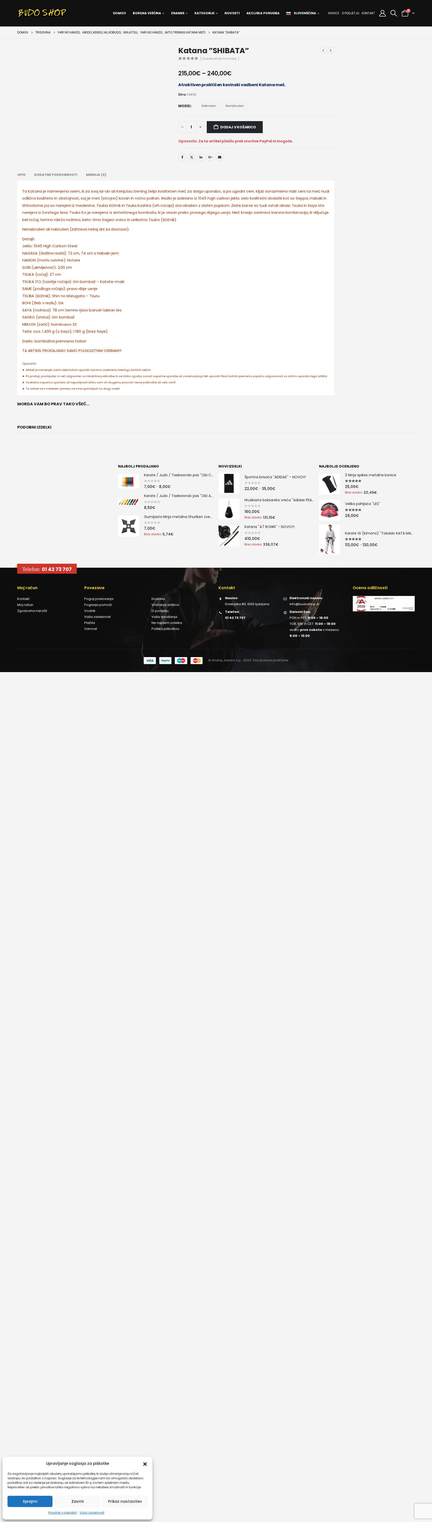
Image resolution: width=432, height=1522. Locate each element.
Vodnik (90, 610)
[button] (145, 1463)
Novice (333, 13)
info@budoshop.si (304, 604)
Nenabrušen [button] (235, 106)
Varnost (90, 628)
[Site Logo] (42, 13)
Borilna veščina (147, 13)
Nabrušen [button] (209, 106)
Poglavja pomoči (98, 604)
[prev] (323, 50)
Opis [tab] (21, 174)
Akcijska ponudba (263, 13)
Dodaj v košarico (238, 127)
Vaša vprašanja (164, 616)
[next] (330, 50)
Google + (210, 157)
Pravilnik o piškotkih (62, 1513)
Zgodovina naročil (32, 610)
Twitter (192, 157)
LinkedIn (201, 157)
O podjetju (350, 13)
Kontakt (368, 13)
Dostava (158, 598)
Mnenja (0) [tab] (96, 174)
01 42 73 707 (57, 569)
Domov (119, 13)
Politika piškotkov (165, 628)
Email (220, 157)
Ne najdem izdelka (167, 622)
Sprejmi (30, 1501)
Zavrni (78, 1501)
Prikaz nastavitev (125, 1501)
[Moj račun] (382, 13)
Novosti (232, 13)
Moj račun (25, 604)
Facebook (182, 157)
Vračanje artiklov (165, 604)
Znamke (177, 13)
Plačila (89, 622)
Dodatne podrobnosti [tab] (55, 174)
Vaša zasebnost (92, 1513)
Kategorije (204, 13)
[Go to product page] (128, 481)
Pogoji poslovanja (99, 598)
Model (184, 105)
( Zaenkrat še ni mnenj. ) (219, 58)
